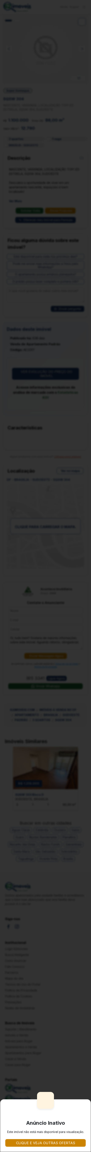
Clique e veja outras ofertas (45, 1143)
